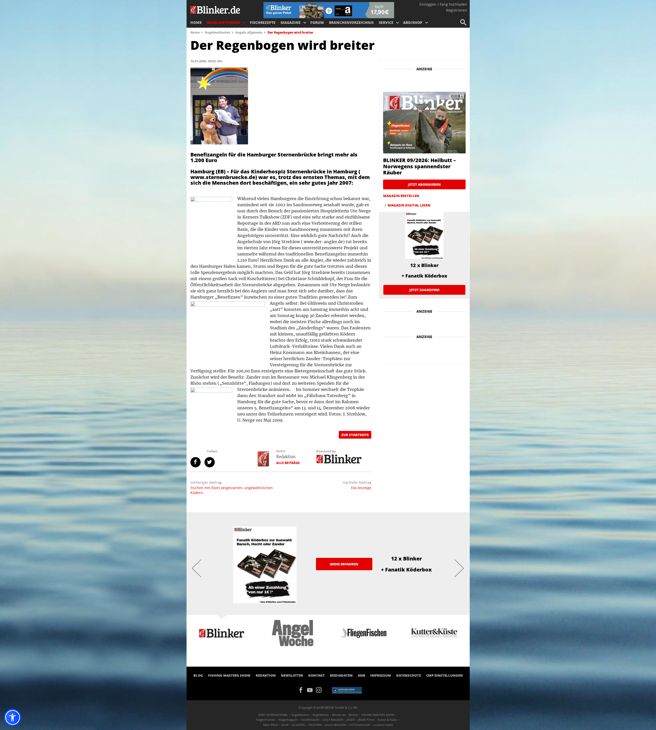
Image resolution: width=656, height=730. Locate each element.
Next (459, 568)
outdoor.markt (383, 725)
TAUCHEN (315, 725)
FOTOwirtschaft (360, 725)
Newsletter (292, 675)
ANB (361, 675)
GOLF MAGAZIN (333, 720)
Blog (198, 675)
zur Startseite (355, 434)
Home (196, 22)
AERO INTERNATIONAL (273, 715)
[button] (12, 717)
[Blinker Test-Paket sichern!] (328, 10)
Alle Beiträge (288, 463)
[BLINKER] (215, 9)
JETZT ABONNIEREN (424, 184)
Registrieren (456, 10)
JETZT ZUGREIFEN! (424, 290)
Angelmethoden (223, 22)
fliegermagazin (288, 720)
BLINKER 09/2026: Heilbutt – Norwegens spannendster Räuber (419, 166)
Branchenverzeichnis (351, 22)
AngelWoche (320, 715)
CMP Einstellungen (444, 675)
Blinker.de (338, 715)
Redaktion (285, 456)
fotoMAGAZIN (310, 720)
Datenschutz (408, 675)
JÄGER (351, 720)
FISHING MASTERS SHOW (229, 675)
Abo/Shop (412, 22)
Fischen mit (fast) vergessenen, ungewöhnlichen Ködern (231, 490)
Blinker (353, 715)
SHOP (285, 725)
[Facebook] (302, 689)
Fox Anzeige (361, 487)
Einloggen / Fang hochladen (443, 4)
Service (386, 22)
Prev (197, 568)
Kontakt (316, 675)
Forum (317, 22)
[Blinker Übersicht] (339, 458)
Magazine (291, 22)
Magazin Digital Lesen (409, 205)
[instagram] (320, 689)
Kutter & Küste (387, 720)
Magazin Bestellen (401, 195)
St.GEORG (298, 725)
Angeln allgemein (248, 32)
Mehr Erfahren (344, 564)
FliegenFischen (265, 720)
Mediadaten (341, 675)
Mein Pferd (270, 725)
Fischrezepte (262, 22)
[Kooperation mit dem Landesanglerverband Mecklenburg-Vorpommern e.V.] (347, 690)
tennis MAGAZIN (335, 725)
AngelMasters (300, 715)
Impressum (380, 675)
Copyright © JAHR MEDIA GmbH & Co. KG (328, 707)
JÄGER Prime (366, 720)
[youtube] (311, 689)
